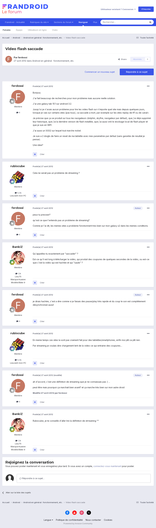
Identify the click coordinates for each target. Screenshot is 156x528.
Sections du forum (63, 22)
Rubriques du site (38, 22)
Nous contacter (93, 520)
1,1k (19, 273)
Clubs (55, 30)
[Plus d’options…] (148, 86)
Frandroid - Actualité (15, 22)
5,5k (19, 193)
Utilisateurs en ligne (37, 30)
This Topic (138, 22)
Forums (7, 30)
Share (123, 59)
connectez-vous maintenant (107, 466)
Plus (95, 22)
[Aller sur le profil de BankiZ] (18, 258)
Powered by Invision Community (78, 523)
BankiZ (17, 247)
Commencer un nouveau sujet (100, 72)
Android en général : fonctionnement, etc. (53, 60)
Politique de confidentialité (69, 520)
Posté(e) (43, 86)
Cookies (108, 520)
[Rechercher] (150, 22)
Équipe (19, 30)
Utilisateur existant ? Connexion (117, 9)
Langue (48, 520)
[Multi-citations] (35, 154)
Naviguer (83, 22)
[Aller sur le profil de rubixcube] (18, 177)
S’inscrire (146, 9)
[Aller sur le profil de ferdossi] (8, 59)
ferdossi (22, 57)
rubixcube (17, 166)
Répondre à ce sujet (136, 72)
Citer (42, 154)
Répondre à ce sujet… (33, 478)
